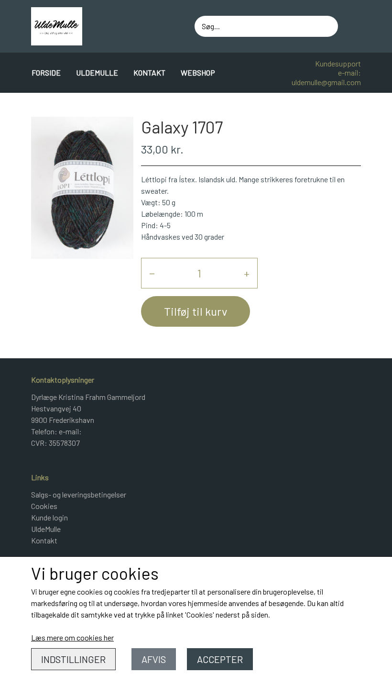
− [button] (152, 273)
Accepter (220, 659)
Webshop (198, 72)
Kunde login (49, 517)
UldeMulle (97, 72)
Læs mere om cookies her (72, 637)
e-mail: (349, 72)
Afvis (154, 659)
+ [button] (247, 273)
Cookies (44, 505)
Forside (46, 72)
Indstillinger (73, 659)
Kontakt (149, 72)
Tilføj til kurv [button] (195, 311)
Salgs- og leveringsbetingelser (78, 494)
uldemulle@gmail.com (326, 82)
